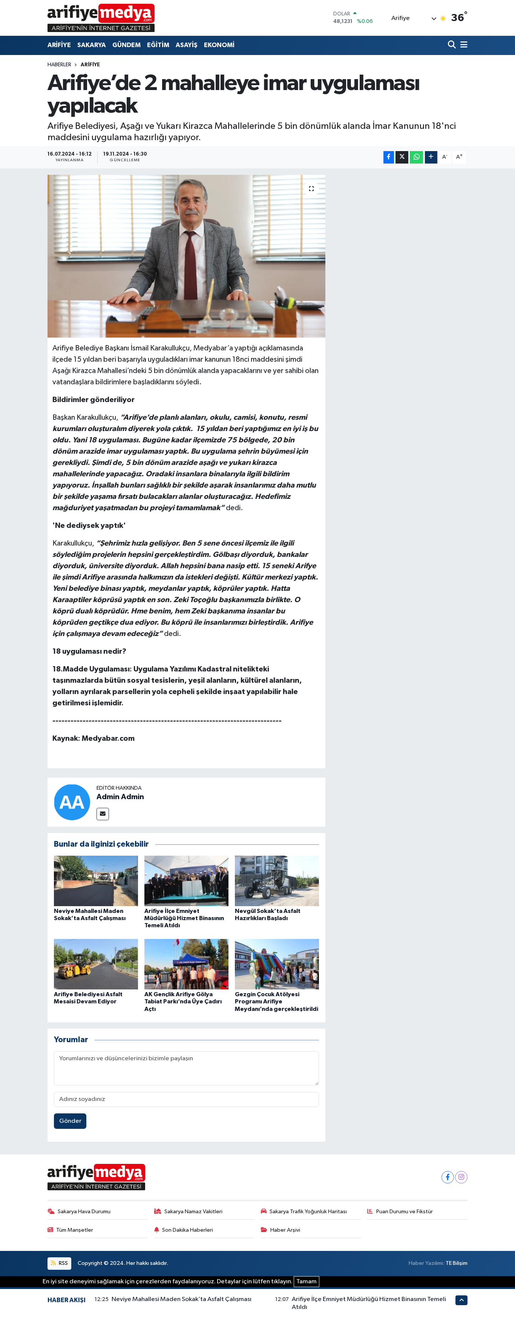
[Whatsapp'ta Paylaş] (416, 157)
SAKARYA (91, 45)
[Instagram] (461, 1177)
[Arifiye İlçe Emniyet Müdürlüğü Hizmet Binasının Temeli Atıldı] (186, 881)
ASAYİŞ (187, 45)
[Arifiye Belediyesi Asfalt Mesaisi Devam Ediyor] (96, 964)
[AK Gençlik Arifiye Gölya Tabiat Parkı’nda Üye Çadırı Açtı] (186, 964)
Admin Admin (120, 797)
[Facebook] (447, 1177)
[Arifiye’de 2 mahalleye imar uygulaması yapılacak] (186, 256)
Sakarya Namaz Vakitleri (193, 1211)
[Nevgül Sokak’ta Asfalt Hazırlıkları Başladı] (277, 881)
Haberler (59, 64)
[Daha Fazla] (431, 157)
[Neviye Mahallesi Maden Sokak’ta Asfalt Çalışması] (96, 881)
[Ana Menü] (462, 45)
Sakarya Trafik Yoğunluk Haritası (308, 1211)
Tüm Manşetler (74, 1230)
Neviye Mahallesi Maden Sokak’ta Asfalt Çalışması (181, 1299)
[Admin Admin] (72, 802)
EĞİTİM (158, 45)
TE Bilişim (456, 1263)
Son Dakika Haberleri (187, 1230)
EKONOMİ (219, 45)
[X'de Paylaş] (401, 157)
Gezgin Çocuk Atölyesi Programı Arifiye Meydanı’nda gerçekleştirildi (276, 1001)
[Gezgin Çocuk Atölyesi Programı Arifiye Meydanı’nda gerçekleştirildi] (277, 964)
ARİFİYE (59, 45)
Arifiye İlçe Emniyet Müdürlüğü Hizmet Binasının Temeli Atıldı (184, 918)
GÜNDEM (126, 45)
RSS (63, 1263)
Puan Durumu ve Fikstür (404, 1211)
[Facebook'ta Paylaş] (388, 157)
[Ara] (452, 45)
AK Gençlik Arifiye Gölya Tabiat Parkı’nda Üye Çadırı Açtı (183, 1001)
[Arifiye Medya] (101, 18)
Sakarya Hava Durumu (84, 1211)
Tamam (306, 1281)
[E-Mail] (103, 814)
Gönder (70, 1121)
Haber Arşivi (285, 1230)
